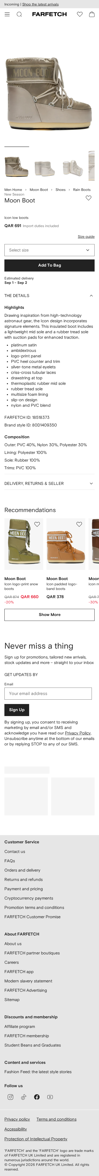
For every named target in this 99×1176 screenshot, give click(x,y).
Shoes (60, 189)
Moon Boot (39, 189)
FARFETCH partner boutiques (32, 953)
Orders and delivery (22, 870)
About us (12, 944)
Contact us (14, 851)
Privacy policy (17, 1119)
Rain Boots (81, 189)
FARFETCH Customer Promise (32, 917)
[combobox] (49, 250)
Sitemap (12, 999)
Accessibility (15, 1129)
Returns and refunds (23, 879)
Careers (11, 962)
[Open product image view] (49, 85)
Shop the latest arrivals (40, 4)
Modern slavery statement (28, 981)
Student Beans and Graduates (32, 1045)
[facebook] (37, 1097)
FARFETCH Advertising (25, 990)
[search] (19, 14)
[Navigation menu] (7, 14)
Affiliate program (19, 1026)
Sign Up (16, 710)
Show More (50, 615)
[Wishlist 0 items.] (80, 14)
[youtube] (50, 1097)
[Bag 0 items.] (92, 14)
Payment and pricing (23, 889)
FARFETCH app (19, 971)
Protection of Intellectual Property (35, 1139)
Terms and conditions (56, 1119)
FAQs (9, 861)
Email (8, 684)
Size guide (86, 236)
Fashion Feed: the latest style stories (38, 1072)
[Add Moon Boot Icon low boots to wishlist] (88, 198)
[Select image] (16, 164)
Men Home (13, 189)
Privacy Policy (78, 733)
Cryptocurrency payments (28, 898)
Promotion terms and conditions (34, 907)
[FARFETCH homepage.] (49, 14)
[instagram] (10, 1097)
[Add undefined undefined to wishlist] (37, 524)
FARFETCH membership (26, 1036)
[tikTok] (24, 1097)
